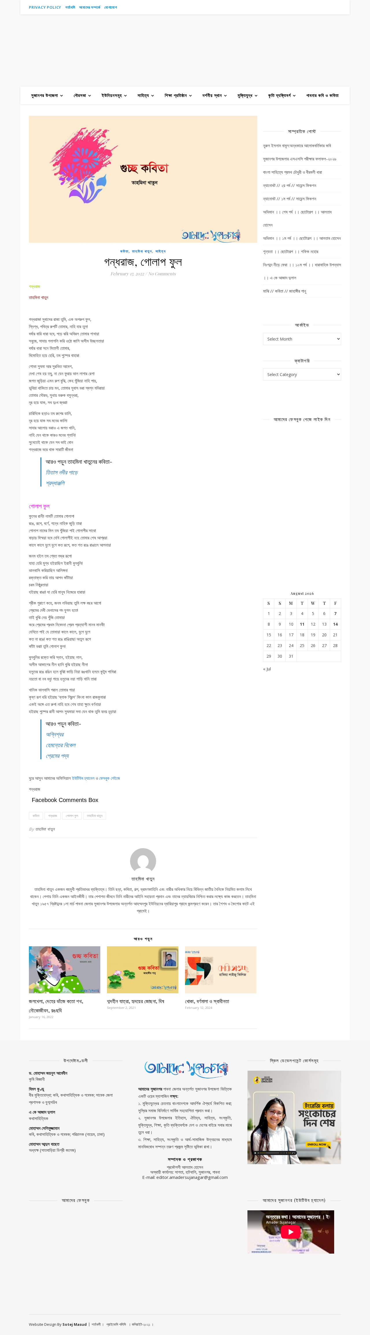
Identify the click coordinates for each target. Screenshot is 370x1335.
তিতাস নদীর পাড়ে (61, 472)
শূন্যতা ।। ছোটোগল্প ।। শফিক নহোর (290, 251)
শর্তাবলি (70, 7)
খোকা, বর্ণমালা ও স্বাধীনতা (207, 1001)
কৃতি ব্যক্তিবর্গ (279, 95)
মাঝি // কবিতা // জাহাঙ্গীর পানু (284, 291)
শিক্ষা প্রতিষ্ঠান (176, 95)
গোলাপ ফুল (72, 815)
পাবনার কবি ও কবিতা (322, 95)
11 (302, 624)
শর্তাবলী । (98, 1324)
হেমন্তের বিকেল (60, 745)
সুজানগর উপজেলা (44, 95)
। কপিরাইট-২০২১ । (141, 1324)
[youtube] (316, 7)
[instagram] (332, 7)
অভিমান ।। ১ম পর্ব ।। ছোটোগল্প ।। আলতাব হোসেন (302, 238)
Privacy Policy (45, 7)
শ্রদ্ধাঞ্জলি (55, 483)
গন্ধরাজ (52, 815)
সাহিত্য (143, 95)
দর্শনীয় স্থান (212, 95)
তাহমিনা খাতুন (142, 251)
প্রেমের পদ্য (57, 755)
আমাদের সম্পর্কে (89, 7)
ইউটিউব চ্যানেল (83, 778)
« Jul (267, 669)
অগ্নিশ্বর (54, 734)
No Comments (162, 273)
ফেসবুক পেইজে (109, 778)
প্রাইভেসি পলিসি (116, 1324)
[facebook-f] (324, 7)
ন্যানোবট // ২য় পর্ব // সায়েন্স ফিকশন (289, 185)
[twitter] (339, 7)
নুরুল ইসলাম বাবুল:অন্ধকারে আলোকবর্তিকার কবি (297, 145)
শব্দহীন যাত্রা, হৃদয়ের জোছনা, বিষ (135, 1001)
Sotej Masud (74, 1324)
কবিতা (124, 251)
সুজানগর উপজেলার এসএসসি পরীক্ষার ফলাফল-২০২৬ (299, 159)
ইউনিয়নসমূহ (112, 95)
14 (335, 624)
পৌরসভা (80, 95)
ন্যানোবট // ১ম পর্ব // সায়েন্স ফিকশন (289, 198)
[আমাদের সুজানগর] (185, 50)
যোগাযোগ (110, 7)
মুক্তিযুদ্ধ (245, 95)
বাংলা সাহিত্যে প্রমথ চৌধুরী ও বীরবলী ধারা (292, 172)
